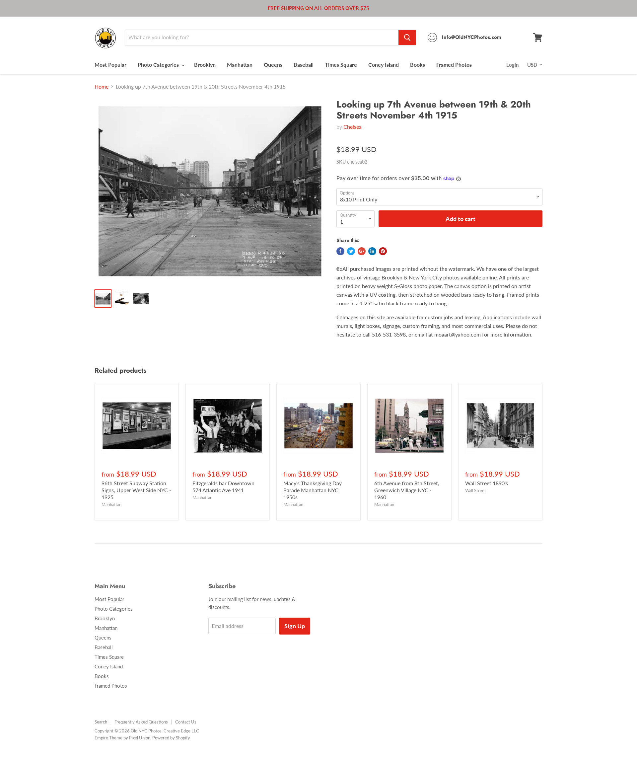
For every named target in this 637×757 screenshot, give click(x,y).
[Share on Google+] (362, 251)
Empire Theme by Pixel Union (122, 737)
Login (512, 65)
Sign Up (294, 626)
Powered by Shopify (171, 737)
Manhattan (239, 64)
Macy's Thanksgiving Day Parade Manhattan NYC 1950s (312, 490)
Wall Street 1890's (486, 483)
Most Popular (110, 64)
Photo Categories (159, 64)
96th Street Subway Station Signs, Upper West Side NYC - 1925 (136, 490)
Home (101, 87)
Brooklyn (205, 64)
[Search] (407, 37)
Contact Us (185, 721)
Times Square (341, 64)
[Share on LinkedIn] (372, 251)
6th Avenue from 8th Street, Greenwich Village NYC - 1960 (406, 490)
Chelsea (352, 126)
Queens (273, 64)
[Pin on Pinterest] (383, 251)
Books (417, 64)
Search (101, 721)
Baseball (304, 64)
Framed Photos (454, 64)
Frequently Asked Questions (141, 721)
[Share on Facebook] (340, 251)
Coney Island (383, 64)
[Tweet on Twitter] (351, 251)
